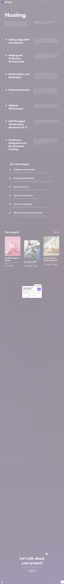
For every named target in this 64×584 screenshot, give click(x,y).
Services (31, 2)
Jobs (43, 2)
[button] (2, 582)
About (27, 2)
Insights (39, 2)
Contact (47, 2)
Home (23, 2)
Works (35, 2)
